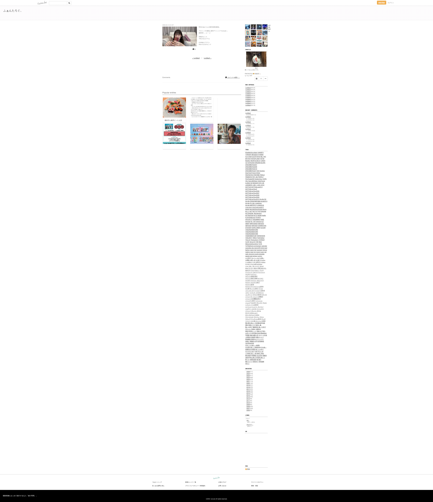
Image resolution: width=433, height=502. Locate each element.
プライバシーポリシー (192, 486)
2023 (248, 377)
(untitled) (248, 88)
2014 (248, 395)
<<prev (269, 26)
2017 (248, 389)
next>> (269, 30)
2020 (248, 383)
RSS (248, 469)
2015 (248, 393)
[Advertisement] (403, 13)
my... (248, 420)
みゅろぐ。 (250, 424)
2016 (248, 391)
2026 (248, 371)
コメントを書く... (233, 77)
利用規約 (202, 486)
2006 (248, 410)
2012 (248, 399)
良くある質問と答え (158, 486)
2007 (248, 408)
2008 (248, 406)
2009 (248, 404)
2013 (248, 397)
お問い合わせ (222, 486)
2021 (248, 381)
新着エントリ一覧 (190, 482)
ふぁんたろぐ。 (13, 10)
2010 (248, 402)
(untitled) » (207, 58)
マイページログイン (257, 482)
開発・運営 (254, 486)
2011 (248, 401)
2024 (248, 375)
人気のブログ (222, 482)
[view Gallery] (256, 78)
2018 (248, 387)
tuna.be (216, 478)
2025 (248, 373)
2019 (248, 385)
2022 (248, 379)
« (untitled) (196, 58)
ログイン (391, 2)
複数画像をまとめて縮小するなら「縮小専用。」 (20, 495)
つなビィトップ (157, 482)
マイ (256, 68)
